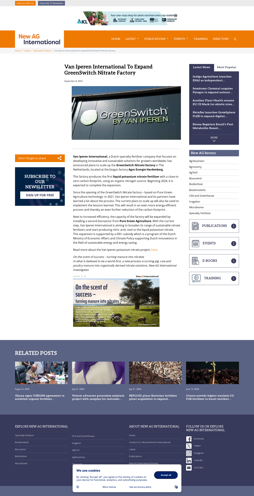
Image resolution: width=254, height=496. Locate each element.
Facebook (198, 438)
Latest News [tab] (201, 67)
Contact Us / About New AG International (149, 442)
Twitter (197, 445)
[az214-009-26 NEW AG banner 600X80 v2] (127, 18)
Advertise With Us (25, 3)
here (154, 250)
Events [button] (179, 39)
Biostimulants (197, 190)
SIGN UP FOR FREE (40, 195)
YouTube (198, 467)
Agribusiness (196, 161)
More (214, 137)
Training (201, 39)
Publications (135, 456)
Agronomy (195, 166)
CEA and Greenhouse (201, 195)
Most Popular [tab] (226, 67)
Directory (221, 39)
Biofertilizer (196, 184)
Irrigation (194, 201)
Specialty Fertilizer (42, 50)
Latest (27, 50)
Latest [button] (130, 39)
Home (115, 39)
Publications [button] (154, 39)
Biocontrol (195, 178)
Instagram (198, 452)
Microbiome (196, 207)
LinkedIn (198, 460)
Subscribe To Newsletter (51, 3)
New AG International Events (143, 463)
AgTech (193, 172)
